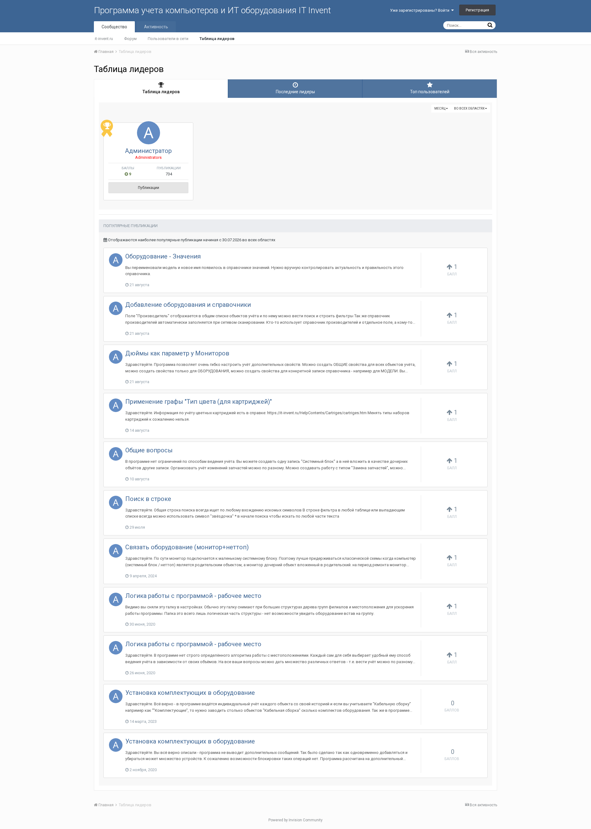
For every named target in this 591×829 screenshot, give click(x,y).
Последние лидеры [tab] (295, 91)
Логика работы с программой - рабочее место (193, 595)
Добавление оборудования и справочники (188, 304)
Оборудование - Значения (163, 256)
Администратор (148, 150)
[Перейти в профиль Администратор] (148, 132)
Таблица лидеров (217, 38)
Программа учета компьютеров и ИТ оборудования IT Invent (212, 10)
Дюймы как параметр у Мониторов (177, 353)
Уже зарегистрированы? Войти (420, 10)
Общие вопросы (149, 450)
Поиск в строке (148, 499)
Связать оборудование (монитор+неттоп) (187, 547)
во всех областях (469, 108)
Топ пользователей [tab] (429, 91)
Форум (130, 38)
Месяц (440, 108)
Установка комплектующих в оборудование (190, 692)
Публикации (148, 188)
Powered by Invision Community (295, 820)
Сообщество (114, 26)
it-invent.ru (104, 38)
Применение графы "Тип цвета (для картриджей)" (198, 401)
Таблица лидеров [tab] (161, 91)
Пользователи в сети (168, 38)
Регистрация (477, 10)
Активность (156, 26)
